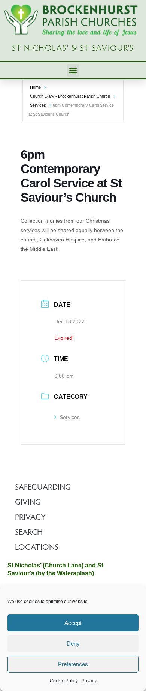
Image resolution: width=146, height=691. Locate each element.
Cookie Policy (64, 680)
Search (29, 533)
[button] (73, 70)
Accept (73, 623)
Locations (36, 548)
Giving (28, 503)
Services (38, 105)
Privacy (89, 680)
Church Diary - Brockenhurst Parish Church (70, 96)
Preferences (73, 664)
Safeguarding (43, 488)
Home (35, 87)
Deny (73, 643)
